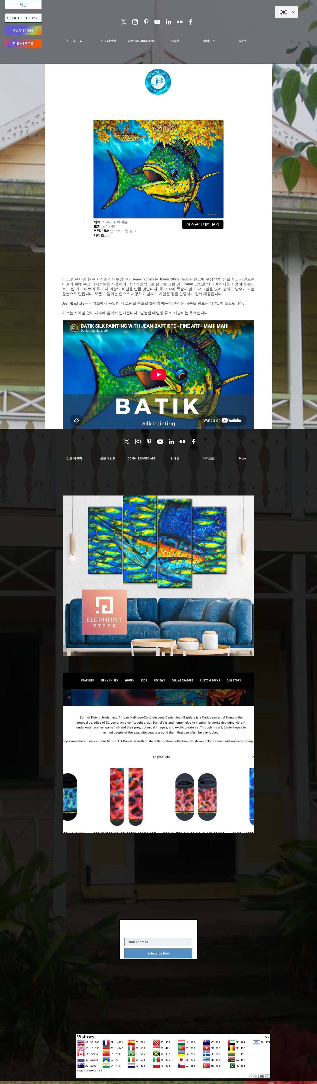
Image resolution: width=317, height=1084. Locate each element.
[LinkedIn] (168, 22)
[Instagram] (135, 22)
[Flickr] (179, 22)
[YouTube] (157, 22)
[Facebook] (190, 22)
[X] (124, 22)
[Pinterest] (146, 22)
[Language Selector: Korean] (286, 12)
